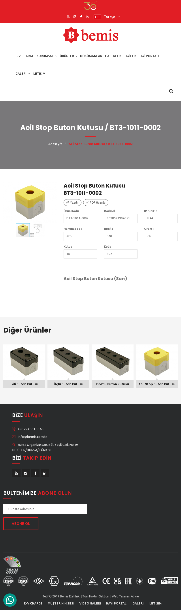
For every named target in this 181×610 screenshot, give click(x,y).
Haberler (113, 56)
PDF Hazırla (97, 202)
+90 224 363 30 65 (30, 429)
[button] (53, 186)
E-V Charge (24, 56)
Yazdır (74, 202)
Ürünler (67, 56)
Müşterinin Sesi (61, 603)
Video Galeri (90, 603)
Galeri (20, 73)
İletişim (38, 73)
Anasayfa (55, 144)
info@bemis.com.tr (32, 437)
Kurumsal (45, 56)
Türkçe (110, 17)
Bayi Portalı (149, 56)
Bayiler (130, 56)
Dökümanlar (91, 56)
